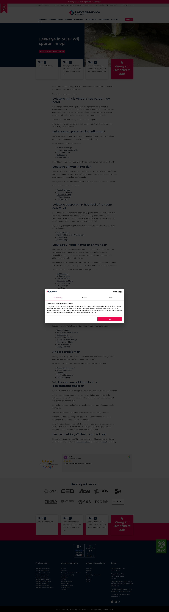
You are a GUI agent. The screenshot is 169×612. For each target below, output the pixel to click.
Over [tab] (110, 297)
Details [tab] (84, 297)
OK (110, 319)
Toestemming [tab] (58, 297)
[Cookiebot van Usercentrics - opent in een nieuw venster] (114, 292)
